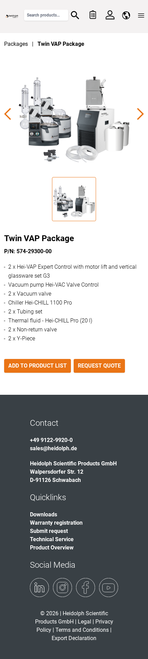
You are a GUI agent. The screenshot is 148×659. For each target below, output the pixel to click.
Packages (16, 44)
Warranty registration (56, 522)
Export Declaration (74, 638)
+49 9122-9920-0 (51, 440)
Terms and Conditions (82, 630)
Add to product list (37, 365)
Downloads (43, 514)
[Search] (75, 15)
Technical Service (52, 539)
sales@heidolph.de (53, 448)
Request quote (99, 365)
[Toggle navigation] (141, 15)
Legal (84, 621)
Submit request (49, 531)
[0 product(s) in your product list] (92, 15)
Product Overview (52, 547)
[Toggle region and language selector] (126, 15)
